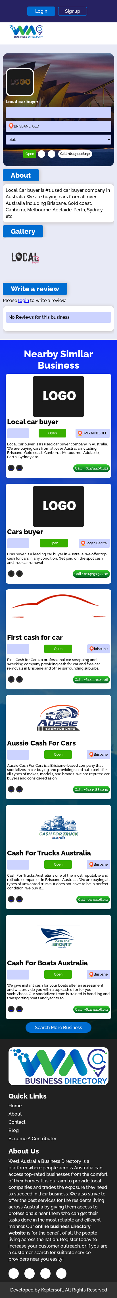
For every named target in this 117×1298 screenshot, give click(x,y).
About (15, 1114)
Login (41, 11)
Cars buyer (25, 532)
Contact (17, 1122)
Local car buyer (32, 422)
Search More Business (58, 1027)
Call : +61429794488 (91, 574)
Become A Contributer (33, 1138)
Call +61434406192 (75, 154)
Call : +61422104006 (91, 679)
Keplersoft (52, 1290)
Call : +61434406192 (91, 468)
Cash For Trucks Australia (49, 853)
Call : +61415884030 (91, 789)
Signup (72, 11)
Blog (14, 1130)
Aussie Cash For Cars (41, 743)
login (23, 300)
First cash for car (35, 637)
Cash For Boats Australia (47, 963)
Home (15, 1105)
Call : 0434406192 (93, 899)
